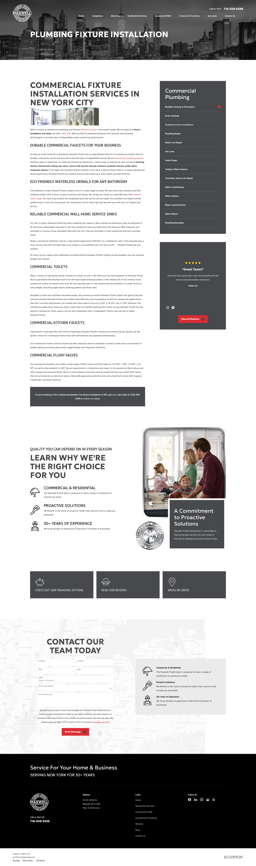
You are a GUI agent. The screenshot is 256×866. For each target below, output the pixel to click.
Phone (40, 669)
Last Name (80, 661)
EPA (69, 133)
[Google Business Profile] (207, 799)
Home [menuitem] (81, 15)
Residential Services (144, 805)
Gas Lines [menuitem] (212, 15)
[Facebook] (189, 799)
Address (40, 677)
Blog (137, 829)
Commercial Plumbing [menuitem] (189, 15)
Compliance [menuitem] (97, 15)
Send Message (73, 731)
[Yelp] (213, 799)
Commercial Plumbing (146, 818)
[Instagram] (201, 799)
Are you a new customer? (46, 686)
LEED (63, 133)
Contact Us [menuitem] (230, 15)
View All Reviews (190, 319)
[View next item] (173, 307)
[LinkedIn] (195, 799)
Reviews (139, 823)
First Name (41, 661)
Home (138, 800)
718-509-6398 (233, 8)
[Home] (22, 13)
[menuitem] (190, 106)
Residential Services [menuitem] (137, 15)
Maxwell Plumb (88, 129)
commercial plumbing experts (129, 158)
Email (78, 669)
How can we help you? (45, 694)
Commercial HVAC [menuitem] (163, 15)
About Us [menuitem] (115, 15)
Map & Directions (91, 807)
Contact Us (140, 835)
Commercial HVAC (143, 811)
